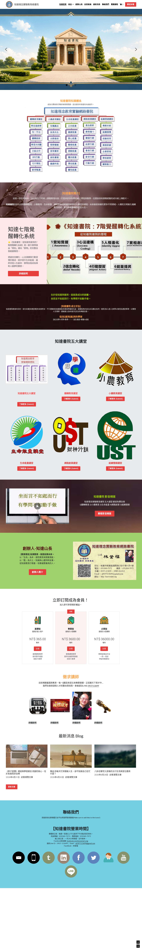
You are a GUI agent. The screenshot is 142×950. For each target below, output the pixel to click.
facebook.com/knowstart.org (77, 841)
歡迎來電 (130, 4)
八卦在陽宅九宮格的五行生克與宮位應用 (112, 771)
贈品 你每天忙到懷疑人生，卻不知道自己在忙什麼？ (70, 772)
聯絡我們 (70, 49)
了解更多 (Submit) (26, 404)
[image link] (104, 561)
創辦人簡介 (37, 572)
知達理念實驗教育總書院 (26, 4)
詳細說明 (23, 273)
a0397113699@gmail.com (85, 843)
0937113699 (93, 686)
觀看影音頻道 (104, 513)
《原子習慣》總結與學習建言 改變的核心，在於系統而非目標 (26, 772)
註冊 (37, 649)
